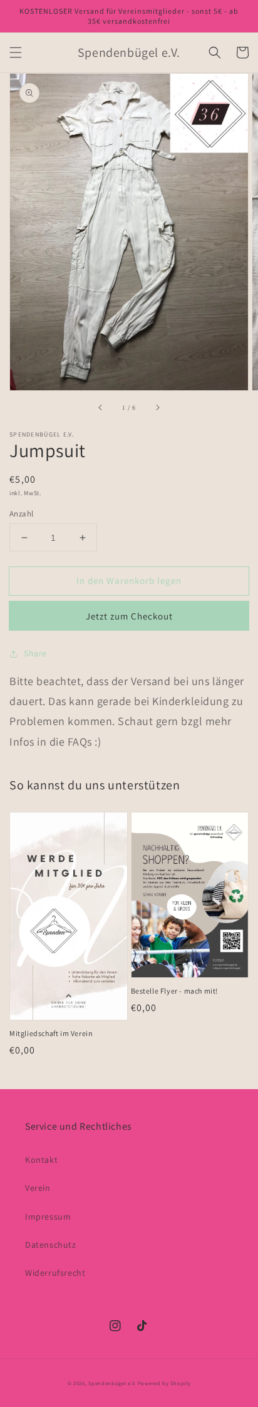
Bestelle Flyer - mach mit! (175, 990)
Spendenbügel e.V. (112, 1383)
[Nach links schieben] (101, 408)
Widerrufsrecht (55, 1272)
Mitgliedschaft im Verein (51, 1033)
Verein (38, 1187)
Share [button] (35, 653)
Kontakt (41, 1159)
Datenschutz (50, 1244)
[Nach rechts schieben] (157, 408)
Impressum (48, 1216)
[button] (15, 52)
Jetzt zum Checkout (129, 616)
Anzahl (21, 513)
